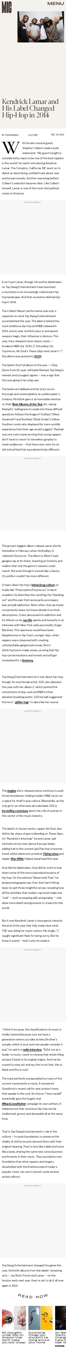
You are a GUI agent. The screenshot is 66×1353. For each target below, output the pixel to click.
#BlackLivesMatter (14, 1103)
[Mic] (7, 7)
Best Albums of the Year (27, 404)
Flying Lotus (51, 853)
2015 (37, 356)
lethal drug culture (43, 584)
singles (11, 790)
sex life (27, 620)
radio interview (32, 1049)
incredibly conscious (15, 810)
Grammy (27, 660)
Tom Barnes (12, 135)
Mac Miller (17, 858)
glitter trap (22, 702)
